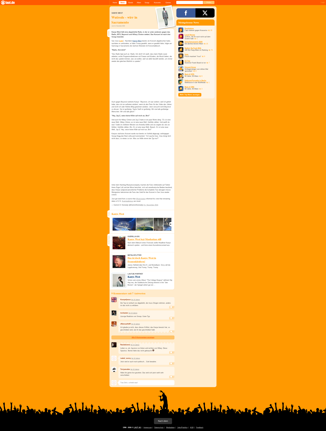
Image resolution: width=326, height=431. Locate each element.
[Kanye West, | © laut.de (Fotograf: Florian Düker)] (124, 224)
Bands (130, 3)
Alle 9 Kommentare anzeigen (143, 337)
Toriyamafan (125, 369)
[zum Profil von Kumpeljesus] (114, 299)
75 (212, 50)
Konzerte (157, 3)
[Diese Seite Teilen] (185, 13)
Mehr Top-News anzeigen (190, 95)
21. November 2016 (151, 205)
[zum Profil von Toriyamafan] (114, 369)
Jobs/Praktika (182, 427)
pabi (121, 41)
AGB (192, 427)
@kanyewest (141, 199)
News (122, 3)
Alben (139, 3)
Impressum (148, 427)
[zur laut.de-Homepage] (10, 2)
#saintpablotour (127, 201)
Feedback (199, 427)
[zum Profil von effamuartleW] (114, 323)
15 (207, 44)
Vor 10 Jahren (135, 299)
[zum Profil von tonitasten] (114, 313)
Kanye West (137, 41)
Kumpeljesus (125, 300)
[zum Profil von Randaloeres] (114, 344)
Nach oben (163, 421)
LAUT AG (137, 427)
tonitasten (124, 313)
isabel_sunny (125, 358)
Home (115, 3)
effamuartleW (125, 324)
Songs (147, 3)
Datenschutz (159, 427)
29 (211, 30)
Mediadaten (170, 427)
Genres (168, 3)
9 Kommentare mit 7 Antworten (128, 293)
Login (323, 2)
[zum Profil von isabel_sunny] (114, 358)
